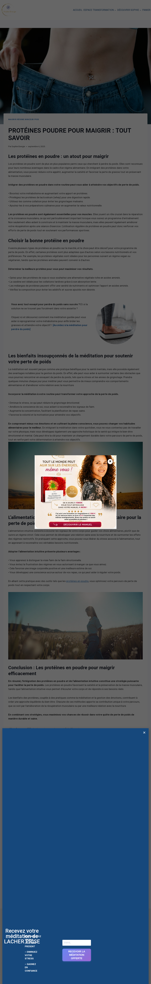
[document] (75, 492)
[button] (144, 732)
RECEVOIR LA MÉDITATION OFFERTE (76, 955)
